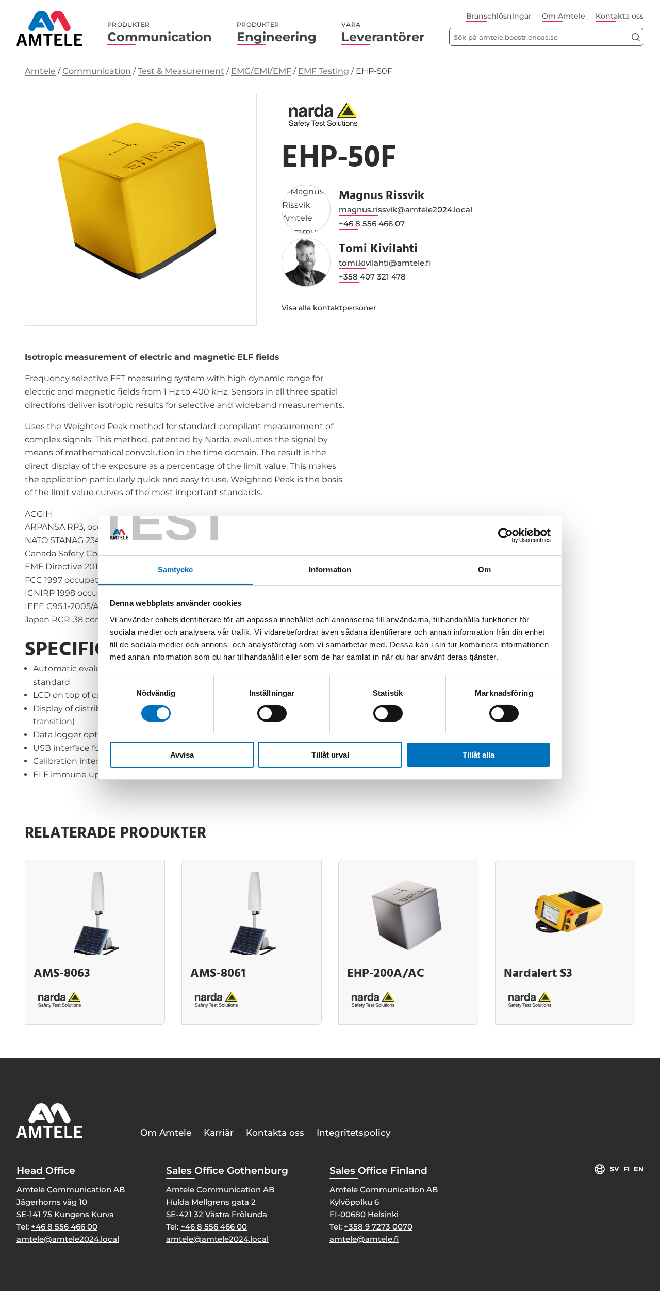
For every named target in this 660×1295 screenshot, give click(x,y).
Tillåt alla (478, 754)
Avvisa (182, 754)
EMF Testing (323, 71)
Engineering (277, 32)
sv (614, 1169)
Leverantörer (382, 32)
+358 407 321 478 (372, 277)
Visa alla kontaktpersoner (329, 308)
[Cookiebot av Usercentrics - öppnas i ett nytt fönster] (505, 535)
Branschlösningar (499, 16)
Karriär (219, 1132)
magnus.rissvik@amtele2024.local (405, 210)
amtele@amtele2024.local (67, 1239)
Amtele (40, 71)
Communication (159, 32)
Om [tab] (484, 569)
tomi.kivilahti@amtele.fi (385, 263)
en (639, 1169)
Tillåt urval (330, 754)
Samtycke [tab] (175, 569)
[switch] (272, 713)
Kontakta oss (620, 16)
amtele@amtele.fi (364, 1239)
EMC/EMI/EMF (261, 71)
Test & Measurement (181, 71)
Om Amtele (563, 16)
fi (626, 1169)
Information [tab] (330, 569)
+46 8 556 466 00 (64, 1227)
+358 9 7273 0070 (378, 1227)
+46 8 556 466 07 (372, 223)
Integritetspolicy (354, 1132)
